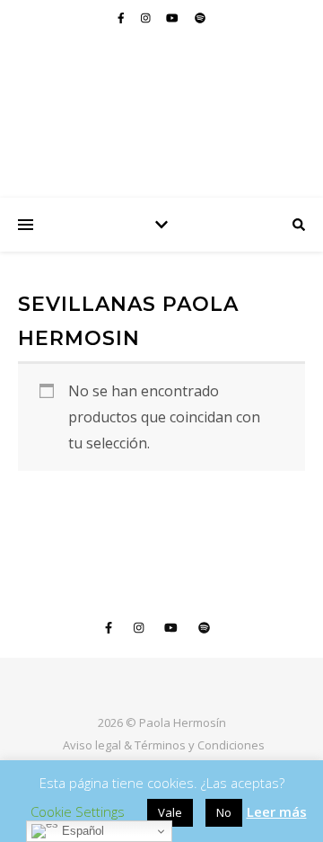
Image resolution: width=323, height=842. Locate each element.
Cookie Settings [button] (78, 811)
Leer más (277, 811)
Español (81, 831)
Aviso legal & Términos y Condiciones (164, 745)
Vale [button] (170, 812)
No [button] (223, 812)
